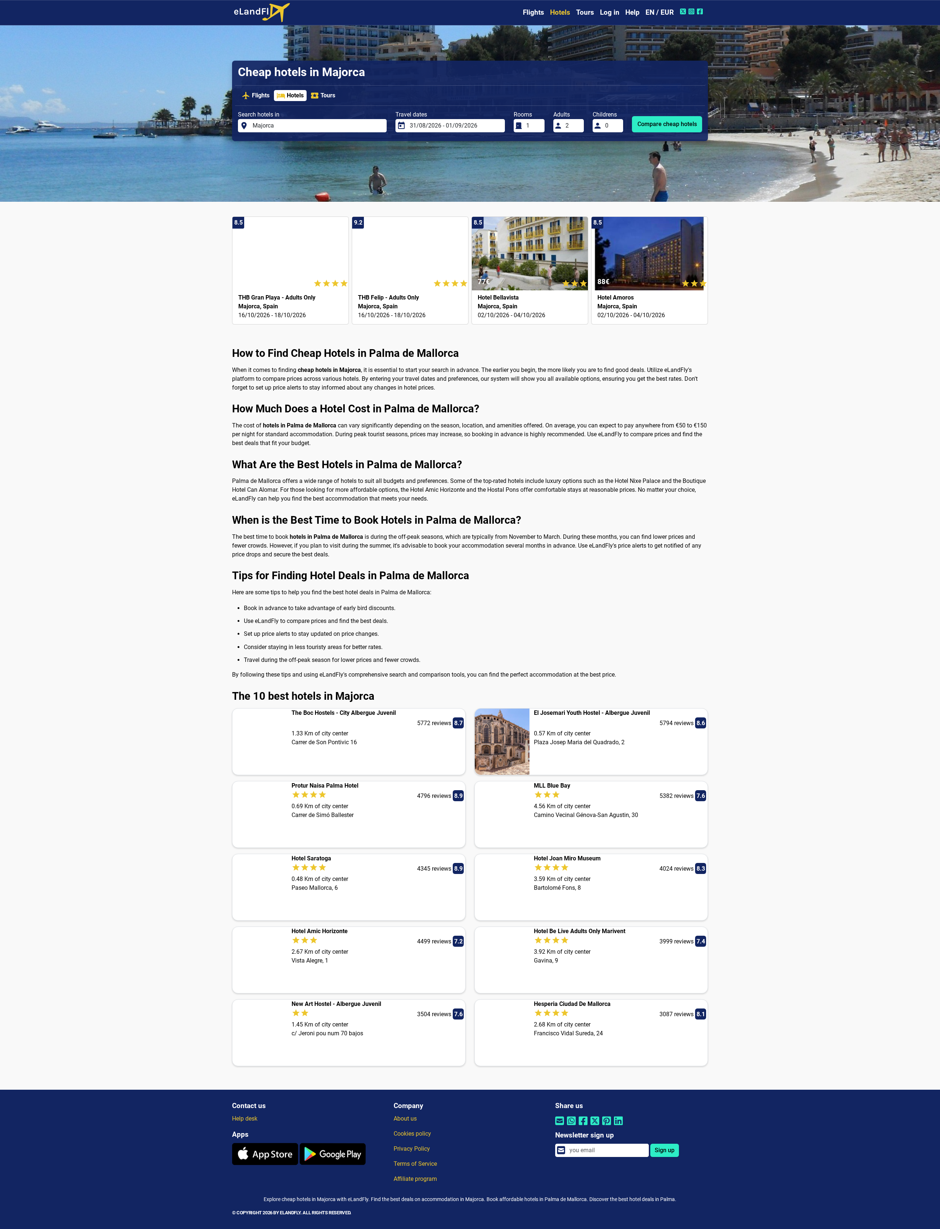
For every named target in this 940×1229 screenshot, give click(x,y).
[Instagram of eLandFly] (692, 11)
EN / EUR (660, 12)
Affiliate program (415, 1178)
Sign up (665, 1150)
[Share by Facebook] (583, 1125)
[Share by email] (559, 1125)
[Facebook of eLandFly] (701, 11)
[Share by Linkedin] (618, 1125)
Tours (585, 12)
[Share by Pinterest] (606, 1125)
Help (632, 12)
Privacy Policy (412, 1148)
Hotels (560, 12)
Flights (533, 12)
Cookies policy (412, 1133)
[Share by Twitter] (594, 1125)
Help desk (244, 1118)
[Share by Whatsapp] (571, 1125)
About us (405, 1118)
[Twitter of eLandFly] (684, 11)
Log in (609, 12)
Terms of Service (415, 1163)
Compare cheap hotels (667, 124)
